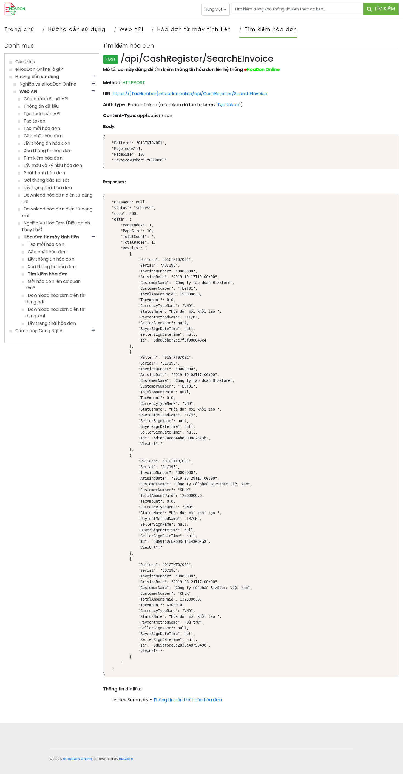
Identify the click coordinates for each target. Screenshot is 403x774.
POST (111, 59)
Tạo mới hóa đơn (42, 128)
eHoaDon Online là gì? (39, 69)
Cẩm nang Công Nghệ (38, 331)
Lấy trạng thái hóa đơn (48, 187)
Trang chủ (19, 29)
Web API (131, 29)
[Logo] (14, 9)
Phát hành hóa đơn (44, 173)
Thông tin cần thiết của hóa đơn (187, 700)
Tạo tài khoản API (42, 113)
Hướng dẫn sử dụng (77, 29)
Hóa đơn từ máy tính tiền (194, 29)
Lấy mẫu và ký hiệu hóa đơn (53, 165)
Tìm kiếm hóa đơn (271, 29)
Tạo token (34, 121)
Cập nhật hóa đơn (43, 136)
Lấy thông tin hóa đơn (47, 143)
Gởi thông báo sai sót (46, 180)
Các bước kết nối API (46, 99)
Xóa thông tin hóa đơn (48, 150)
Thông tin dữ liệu (41, 106)
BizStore (126, 758)
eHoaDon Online (77, 758)
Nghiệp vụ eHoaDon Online (47, 84)
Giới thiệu (25, 62)
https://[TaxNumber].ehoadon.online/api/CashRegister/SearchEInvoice (190, 93)
